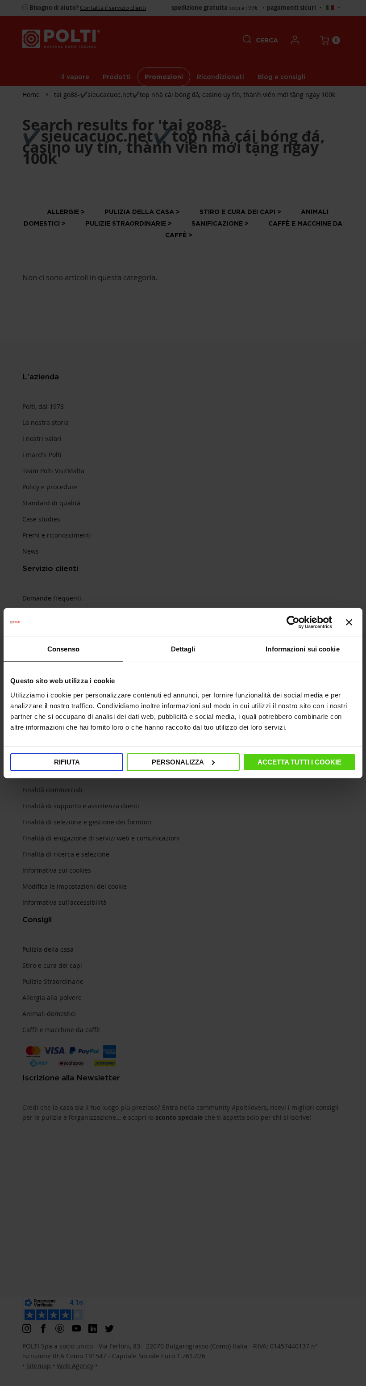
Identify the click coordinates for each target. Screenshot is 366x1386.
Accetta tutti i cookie (299, 761)
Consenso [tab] (63, 649)
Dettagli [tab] (183, 649)
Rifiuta (67, 761)
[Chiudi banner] (349, 622)
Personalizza (178, 761)
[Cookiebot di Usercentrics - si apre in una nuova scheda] (293, 622)
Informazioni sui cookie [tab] (302, 649)
